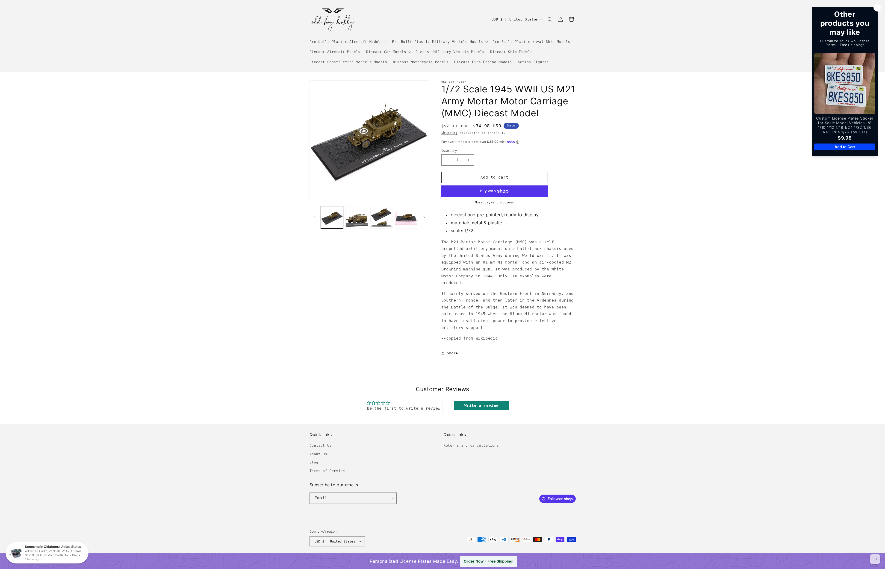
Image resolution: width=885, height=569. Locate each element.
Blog (314, 462)
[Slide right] (424, 217)
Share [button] (452, 353)
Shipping (449, 133)
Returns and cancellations (471, 445)
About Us (318, 454)
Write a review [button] (481, 405)
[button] (348, 42)
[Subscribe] (391, 498)
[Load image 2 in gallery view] (356, 217)
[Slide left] (315, 217)
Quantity (449, 151)
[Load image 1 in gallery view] (332, 217)
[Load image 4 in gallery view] (406, 217)
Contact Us (321, 445)
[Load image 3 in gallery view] (381, 217)
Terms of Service (327, 471)
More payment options (494, 202)
